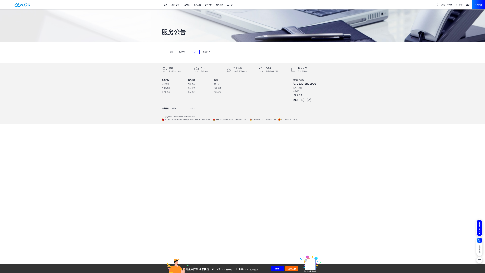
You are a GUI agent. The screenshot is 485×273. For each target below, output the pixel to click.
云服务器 (165, 84)
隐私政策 (217, 92)
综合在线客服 (297, 88)
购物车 (461, 5)
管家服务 (191, 88)
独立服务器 (166, 88)
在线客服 (480, 248)
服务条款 (217, 88)
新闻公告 (206, 52)
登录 (468, 5)
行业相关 (194, 52)
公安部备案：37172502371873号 (264, 120)
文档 (443, 5)
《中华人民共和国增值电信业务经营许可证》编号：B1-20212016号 (187, 120)
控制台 (449, 5)
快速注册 (292, 268)
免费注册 (478, 5)
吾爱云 (192, 108)
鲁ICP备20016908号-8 (289, 120)
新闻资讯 (191, 92)
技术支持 (182, 52)
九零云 (174, 108)
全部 (171, 52)
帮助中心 (191, 84)
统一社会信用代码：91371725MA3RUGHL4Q (231, 120)
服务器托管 (166, 92)
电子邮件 (296, 91)
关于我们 (217, 84)
